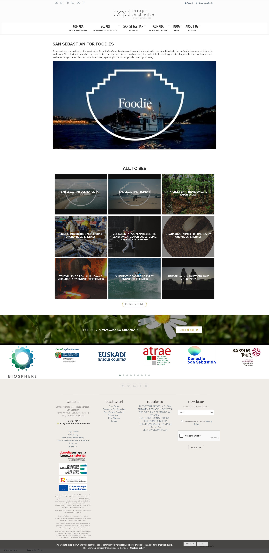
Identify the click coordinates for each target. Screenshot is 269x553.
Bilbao (114, 421)
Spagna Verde (114, 415)
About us (73, 446)
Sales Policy (73, 434)
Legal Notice (73, 431)
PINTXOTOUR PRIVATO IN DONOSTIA (155, 409)
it (84, 3)
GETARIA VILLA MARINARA (155, 430)
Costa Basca (114, 406)
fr (67, 3)
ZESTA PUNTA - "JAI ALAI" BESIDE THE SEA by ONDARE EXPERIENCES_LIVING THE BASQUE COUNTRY (134, 237)
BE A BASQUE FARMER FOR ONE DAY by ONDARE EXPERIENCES (188, 235)
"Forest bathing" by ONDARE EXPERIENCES (188, 193)
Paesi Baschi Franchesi (114, 412)
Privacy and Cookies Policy (73, 437)
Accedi (190, 3)
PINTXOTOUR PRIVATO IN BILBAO (155, 406)
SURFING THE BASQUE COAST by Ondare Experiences (134, 277)
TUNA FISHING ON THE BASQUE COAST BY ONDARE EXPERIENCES (81, 235)
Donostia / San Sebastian (114, 409)
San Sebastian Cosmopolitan (80, 191)
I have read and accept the (197, 423)
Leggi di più (187, 329)
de (72, 3)
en (61, 3)
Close (201, 544)
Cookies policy (137, 548)
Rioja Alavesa (114, 418)
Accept (188, 544)
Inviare (194, 447)
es (56, 3)
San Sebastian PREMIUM (134, 191)
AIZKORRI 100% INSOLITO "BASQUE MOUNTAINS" (188, 277)
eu (78, 3)
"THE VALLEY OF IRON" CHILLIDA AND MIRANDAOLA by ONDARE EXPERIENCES (81, 277)
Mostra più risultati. (134, 304)
